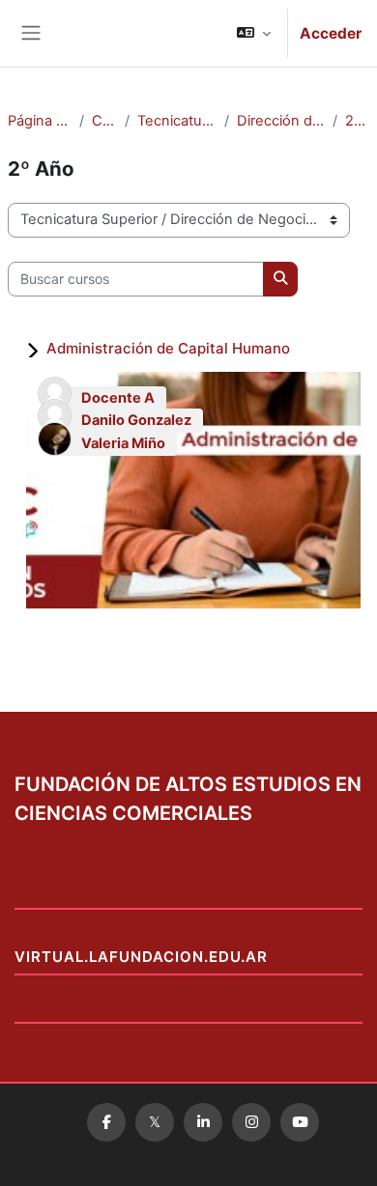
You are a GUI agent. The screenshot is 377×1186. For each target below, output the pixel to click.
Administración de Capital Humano (168, 348)
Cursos (104, 120)
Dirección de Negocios (281, 120)
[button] (253, 33)
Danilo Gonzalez (136, 420)
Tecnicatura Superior (177, 120)
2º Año (357, 120)
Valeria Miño (123, 443)
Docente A (118, 398)
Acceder (331, 33)
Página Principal (40, 120)
